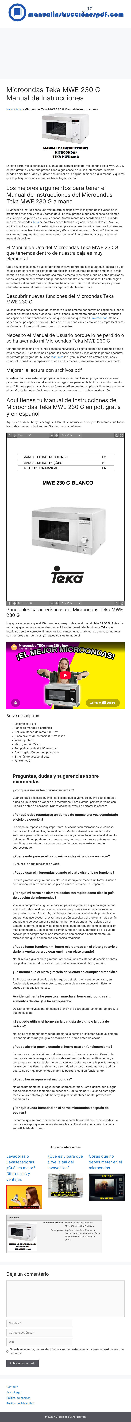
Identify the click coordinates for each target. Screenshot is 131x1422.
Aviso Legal (13, 1392)
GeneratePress (78, 1416)
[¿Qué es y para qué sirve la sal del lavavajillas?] (65, 1195)
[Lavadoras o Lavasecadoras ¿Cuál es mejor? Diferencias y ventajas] (24, 1207)
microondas (99, 318)
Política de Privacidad (20, 1403)
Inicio (9, 109)
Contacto (12, 1387)
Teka (36, 222)
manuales (57, 357)
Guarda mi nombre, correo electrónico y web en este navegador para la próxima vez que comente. (67, 1351)
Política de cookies (18, 1397)
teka (19, 109)
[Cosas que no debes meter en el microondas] (107, 1198)
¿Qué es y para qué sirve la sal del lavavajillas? (65, 1162)
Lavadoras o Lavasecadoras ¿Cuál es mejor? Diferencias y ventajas (20, 1168)
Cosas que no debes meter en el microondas (105, 1162)
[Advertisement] (65, 51)
